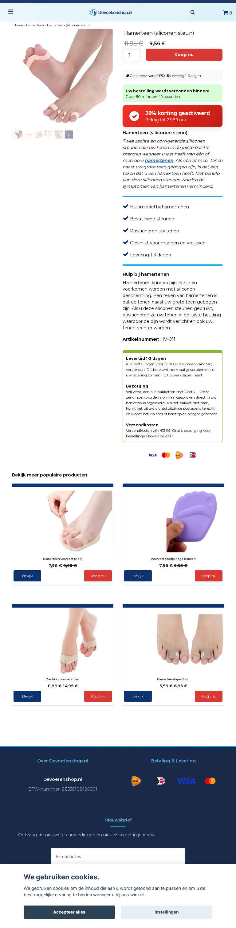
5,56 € (173, 685)
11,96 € (63, 685)
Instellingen (167, 912)
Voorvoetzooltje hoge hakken (173, 558)
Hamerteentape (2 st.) (173, 679)
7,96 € (63, 565)
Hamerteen (35, 25)
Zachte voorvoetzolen (62, 679)
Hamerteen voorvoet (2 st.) (62, 558)
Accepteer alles (69, 912)
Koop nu (98, 696)
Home (18, 25)
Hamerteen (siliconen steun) (69, 25)
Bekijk (27, 575)
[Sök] (193, 12)
